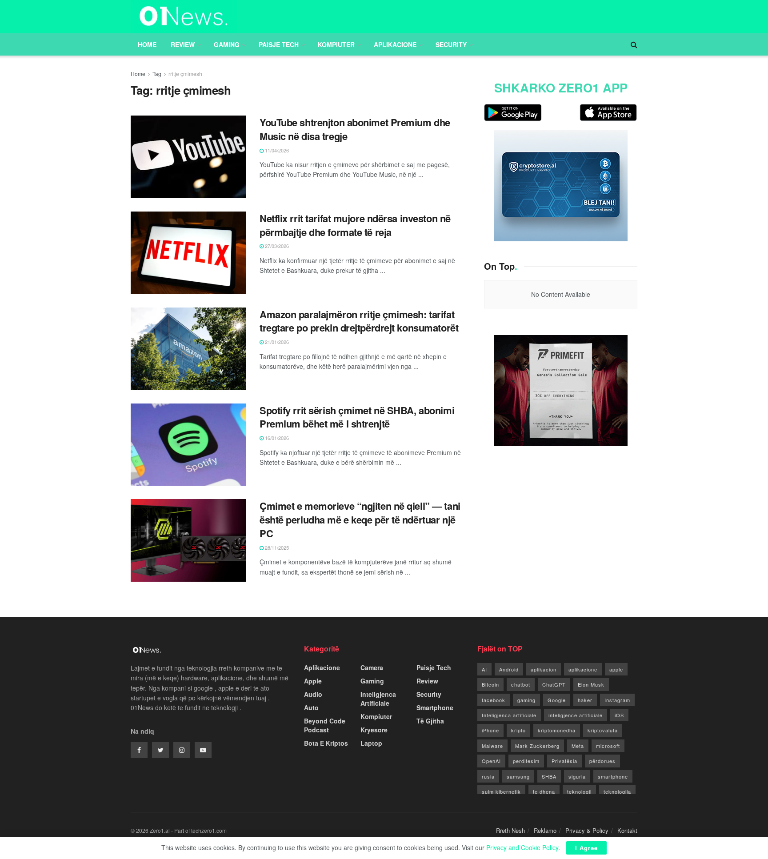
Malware (492, 745)
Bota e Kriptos (326, 743)
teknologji (579, 791)
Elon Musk (591, 684)
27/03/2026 (276, 245)
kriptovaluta (603, 730)
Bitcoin (490, 684)
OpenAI (491, 760)
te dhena (544, 791)
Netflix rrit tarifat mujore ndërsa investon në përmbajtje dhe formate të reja (355, 225)
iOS (619, 715)
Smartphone (434, 707)
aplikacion (543, 669)
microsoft (608, 745)
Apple (313, 680)
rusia (488, 776)
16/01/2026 (276, 437)
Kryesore (374, 729)
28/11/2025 (276, 547)
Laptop (371, 743)
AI (484, 669)
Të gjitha (430, 720)
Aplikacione (395, 44)
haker (585, 699)
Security (451, 44)
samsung (518, 776)
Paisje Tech (279, 44)
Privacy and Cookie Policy (522, 847)
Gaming (227, 44)
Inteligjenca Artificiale (378, 698)
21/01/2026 (276, 341)
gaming (526, 699)
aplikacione (582, 669)
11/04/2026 (276, 150)
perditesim (526, 760)
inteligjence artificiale (575, 715)
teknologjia (617, 791)
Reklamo (545, 830)
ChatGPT (554, 684)
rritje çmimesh (185, 73)
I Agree (586, 847)
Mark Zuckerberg (537, 745)
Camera (371, 667)
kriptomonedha (557, 730)
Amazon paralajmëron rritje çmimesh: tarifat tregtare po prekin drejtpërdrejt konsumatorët (359, 321)
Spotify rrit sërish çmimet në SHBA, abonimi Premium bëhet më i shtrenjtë (357, 417)
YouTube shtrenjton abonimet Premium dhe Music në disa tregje (355, 129)
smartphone (613, 776)
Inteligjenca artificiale (509, 715)
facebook (493, 699)
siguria (577, 776)
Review (183, 44)
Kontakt (627, 830)
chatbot (520, 684)
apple (616, 669)
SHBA (549, 776)
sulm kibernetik (501, 791)
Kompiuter (336, 44)
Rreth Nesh (510, 830)
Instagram (617, 699)
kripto (518, 730)
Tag (156, 73)
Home (147, 44)
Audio (313, 694)
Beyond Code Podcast (324, 725)
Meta (578, 745)
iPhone (490, 730)
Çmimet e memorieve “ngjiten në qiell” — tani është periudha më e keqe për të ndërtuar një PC (360, 519)
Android (509, 669)
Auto (311, 707)
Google (557, 699)
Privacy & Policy (586, 830)
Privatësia (564, 760)
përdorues (602, 760)
